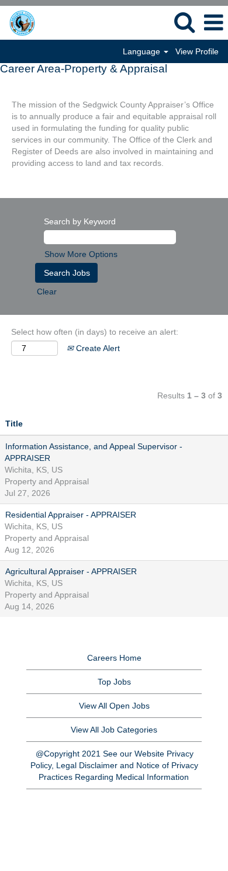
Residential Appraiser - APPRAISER (70, 514)
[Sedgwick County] (37, 22)
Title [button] (14, 423)
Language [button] (143, 51)
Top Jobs (114, 681)
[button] (213, 22)
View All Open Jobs (114, 705)
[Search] (184, 22)
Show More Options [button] (81, 254)
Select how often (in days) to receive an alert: (94, 331)
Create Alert (97, 348)
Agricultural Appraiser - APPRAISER (71, 571)
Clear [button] (47, 291)
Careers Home (114, 657)
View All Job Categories (114, 729)
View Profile (197, 51)
